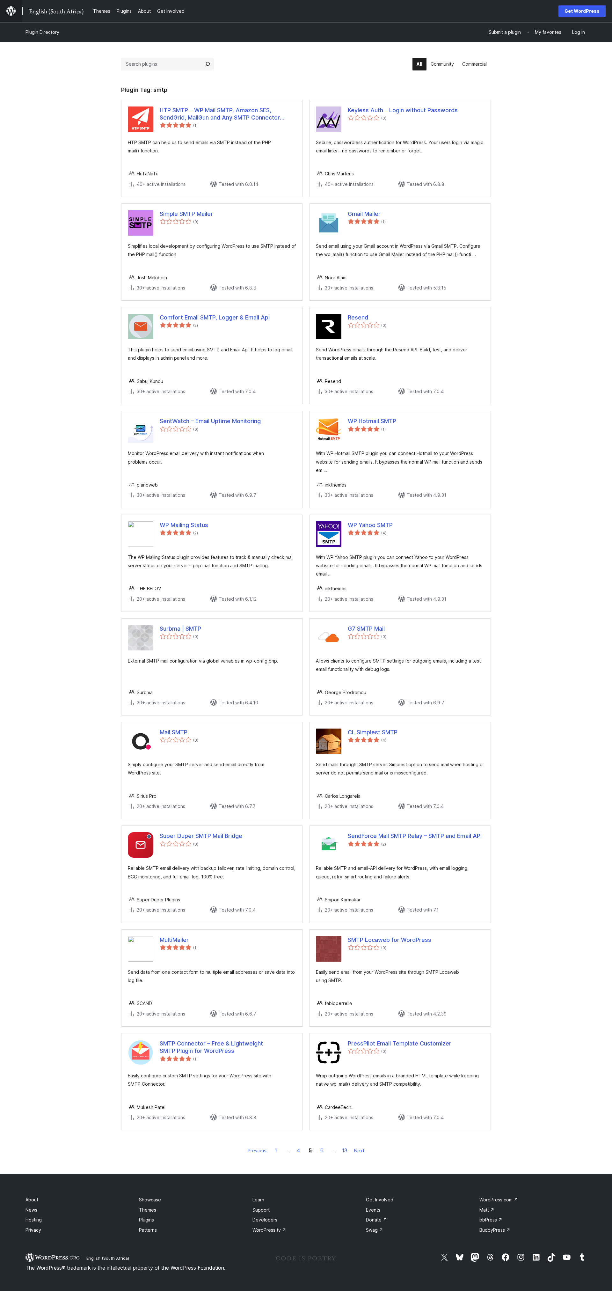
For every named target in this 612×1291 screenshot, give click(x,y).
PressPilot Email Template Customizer (399, 1043)
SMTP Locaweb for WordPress (389, 939)
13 (344, 1150)
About (32, 1199)
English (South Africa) (107, 1258)
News (31, 1210)
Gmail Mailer (364, 213)
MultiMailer (174, 939)
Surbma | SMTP (180, 628)
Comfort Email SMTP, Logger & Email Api (215, 317)
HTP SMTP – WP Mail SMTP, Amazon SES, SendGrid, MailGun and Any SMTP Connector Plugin (220, 114)
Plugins (146, 1219)
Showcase (150, 1199)
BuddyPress (494, 1230)
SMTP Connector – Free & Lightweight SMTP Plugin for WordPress (211, 1047)
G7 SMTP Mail (366, 628)
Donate (376, 1219)
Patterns (148, 1230)
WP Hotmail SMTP (372, 421)
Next (359, 1150)
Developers (264, 1219)
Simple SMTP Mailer (186, 213)
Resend (358, 317)
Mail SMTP (173, 732)
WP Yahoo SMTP (370, 525)
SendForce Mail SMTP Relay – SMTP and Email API (415, 836)
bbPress (490, 1219)
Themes (147, 1210)
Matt (486, 1210)
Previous (257, 1150)
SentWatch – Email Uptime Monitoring (210, 421)
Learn (258, 1199)
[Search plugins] (207, 64)
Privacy (33, 1230)
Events (373, 1210)
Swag (374, 1230)
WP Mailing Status (184, 525)
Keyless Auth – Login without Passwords (403, 110)
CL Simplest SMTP (372, 732)
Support (261, 1210)
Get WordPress (582, 11)
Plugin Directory (42, 32)
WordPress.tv (269, 1230)
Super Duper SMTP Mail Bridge (201, 836)
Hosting (34, 1219)
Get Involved (379, 1199)
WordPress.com (498, 1199)
